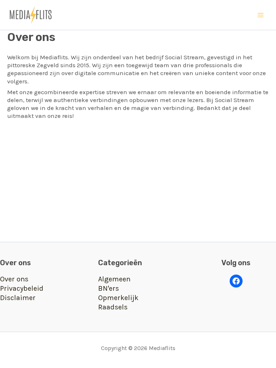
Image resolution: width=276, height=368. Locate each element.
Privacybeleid (21, 288)
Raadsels (113, 307)
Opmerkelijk (118, 298)
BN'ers (108, 288)
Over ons (14, 279)
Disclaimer (18, 298)
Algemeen (114, 279)
